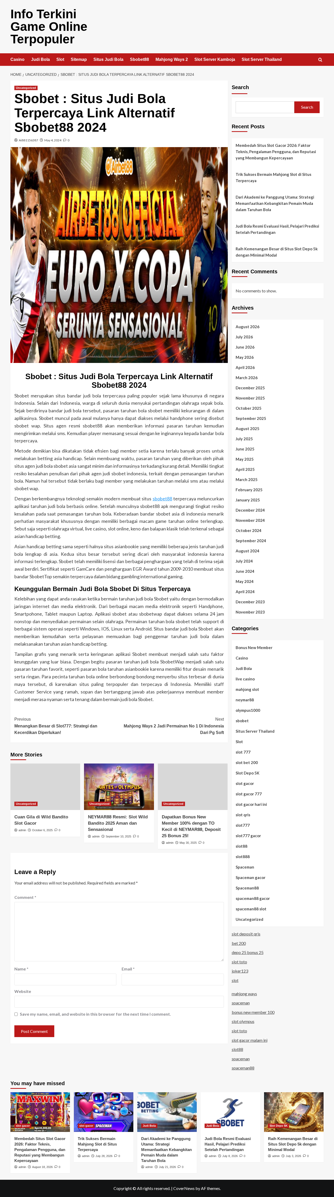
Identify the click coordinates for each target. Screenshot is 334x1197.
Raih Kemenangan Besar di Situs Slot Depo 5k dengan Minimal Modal (277, 251)
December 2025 (250, 387)
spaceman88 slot (251, 908)
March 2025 (247, 479)
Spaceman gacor (250, 877)
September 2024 (251, 540)
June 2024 (245, 571)
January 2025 (248, 500)
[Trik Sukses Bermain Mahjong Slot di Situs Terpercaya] (103, 1112)
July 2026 (244, 336)
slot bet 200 (247, 762)
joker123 (240, 970)
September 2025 (251, 418)
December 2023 (250, 601)
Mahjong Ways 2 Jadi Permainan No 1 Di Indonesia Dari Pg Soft (174, 726)
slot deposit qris (246, 933)
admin (22, 830)
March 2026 (247, 377)
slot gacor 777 (249, 793)
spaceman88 (243, 1067)
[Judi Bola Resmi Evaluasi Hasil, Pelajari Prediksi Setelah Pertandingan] (230, 1112)
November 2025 (250, 398)
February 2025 (249, 489)
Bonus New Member (254, 647)
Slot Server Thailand (262, 59)
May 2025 (245, 459)
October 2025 (248, 408)
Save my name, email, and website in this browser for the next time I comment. (95, 1013)
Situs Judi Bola (108, 59)
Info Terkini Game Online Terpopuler (48, 26)
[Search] (320, 60)
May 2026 (245, 357)
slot (235, 980)
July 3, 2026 (293, 1156)
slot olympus (243, 1021)
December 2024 (250, 510)
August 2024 (247, 550)
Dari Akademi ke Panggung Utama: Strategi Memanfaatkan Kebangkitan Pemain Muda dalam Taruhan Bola (275, 203)
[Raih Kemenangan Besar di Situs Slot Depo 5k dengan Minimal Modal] (294, 1112)
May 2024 (245, 581)
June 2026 (245, 347)
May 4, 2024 (52, 140)
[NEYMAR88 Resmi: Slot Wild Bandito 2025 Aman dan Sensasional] (119, 787)
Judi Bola (40, 59)
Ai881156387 (28, 140)
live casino (245, 678)
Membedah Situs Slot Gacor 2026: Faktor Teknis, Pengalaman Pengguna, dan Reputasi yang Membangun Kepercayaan (276, 151)
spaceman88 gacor (253, 898)
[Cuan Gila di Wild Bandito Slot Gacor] (45, 787)
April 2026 (245, 367)
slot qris (243, 814)
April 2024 (245, 591)
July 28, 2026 (104, 1156)
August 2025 (247, 428)
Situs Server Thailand (255, 731)
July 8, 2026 (230, 1156)
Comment (25, 897)
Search (240, 87)
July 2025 (244, 438)
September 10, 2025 (118, 836)
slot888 (243, 856)
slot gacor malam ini (249, 1040)
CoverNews (184, 1188)
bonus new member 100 (253, 1012)
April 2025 (245, 469)
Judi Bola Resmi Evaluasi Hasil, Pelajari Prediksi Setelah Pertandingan (277, 229)
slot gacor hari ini (251, 804)
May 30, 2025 (188, 842)
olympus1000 (248, 710)
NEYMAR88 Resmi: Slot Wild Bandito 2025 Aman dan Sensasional (118, 823)
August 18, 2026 (42, 1167)
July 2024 (244, 561)
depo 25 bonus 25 (248, 952)
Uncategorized (26, 87)
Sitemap (79, 59)
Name (21, 968)
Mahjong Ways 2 (172, 59)
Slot (60, 59)
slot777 (243, 825)
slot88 (241, 846)
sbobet (242, 720)
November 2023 (250, 612)
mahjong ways (244, 993)
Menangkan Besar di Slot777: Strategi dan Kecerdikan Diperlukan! (55, 726)
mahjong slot (247, 689)
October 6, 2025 (42, 830)
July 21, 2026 (167, 1167)
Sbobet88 (139, 59)
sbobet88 (162, 498)
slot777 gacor (248, 835)
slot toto (239, 961)
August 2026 (247, 326)
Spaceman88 (247, 888)
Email (128, 968)
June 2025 (245, 449)
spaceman (241, 1002)
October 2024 (248, 530)
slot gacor (245, 783)
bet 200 (239, 943)
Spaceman (245, 867)
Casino (17, 59)
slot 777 (243, 752)
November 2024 (250, 520)
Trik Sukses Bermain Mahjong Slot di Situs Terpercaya (273, 177)
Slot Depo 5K (247, 773)
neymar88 (245, 699)
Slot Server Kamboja (214, 59)
